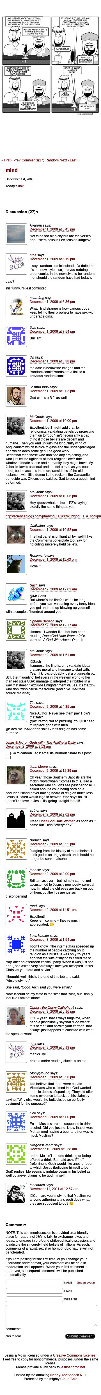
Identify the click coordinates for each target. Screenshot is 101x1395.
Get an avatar (86, 1282)
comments (13, 1329)
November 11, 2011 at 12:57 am (54, 1189)
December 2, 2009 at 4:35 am (52, 707)
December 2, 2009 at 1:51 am (52, 655)
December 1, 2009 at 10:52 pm (53, 530)
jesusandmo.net (73, 1367)
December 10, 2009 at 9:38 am (53, 1149)
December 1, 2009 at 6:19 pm (52, 259)
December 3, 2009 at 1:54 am (52, 940)
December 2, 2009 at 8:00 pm (52, 874)
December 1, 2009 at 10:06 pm (53, 496)
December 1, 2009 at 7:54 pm (52, 332)
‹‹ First (5, 160)
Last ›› (74, 160)
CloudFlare (68, 1379)
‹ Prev (16, 160)
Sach (34, 585)
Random (52, 160)
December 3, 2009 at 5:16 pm (52, 1011)
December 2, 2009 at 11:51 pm (53, 910)
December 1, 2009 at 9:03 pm (52, 391)
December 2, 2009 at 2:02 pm (52, 814)
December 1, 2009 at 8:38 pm (52, 361)
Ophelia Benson (42, 621)
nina (33, 255)
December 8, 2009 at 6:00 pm (52, 1117)
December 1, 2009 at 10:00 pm (53, 421)
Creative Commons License (74, 1355)
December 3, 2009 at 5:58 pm (52, 1077)
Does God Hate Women (57, 821)
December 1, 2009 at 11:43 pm (53, 559)
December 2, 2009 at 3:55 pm (52, 844)
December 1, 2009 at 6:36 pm (52, 302)
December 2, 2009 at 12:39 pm (53, 771)
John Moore (39, 767)
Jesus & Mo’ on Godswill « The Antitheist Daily (41, 743)
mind (12, 170)
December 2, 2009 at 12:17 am (53, 625)
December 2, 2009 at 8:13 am (28, 746)
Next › (64, 160)
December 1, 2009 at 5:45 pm (52, 229)
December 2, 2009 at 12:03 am (53, 589)
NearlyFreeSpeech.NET (68, 1375)
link (21, 186)
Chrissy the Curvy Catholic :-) (52, 1008)
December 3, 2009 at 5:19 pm (52, 1047)
